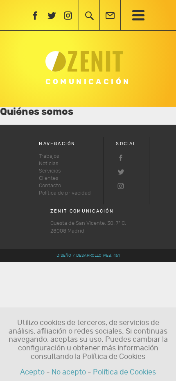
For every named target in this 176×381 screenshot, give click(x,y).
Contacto (50, 185)
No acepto (69, 372)
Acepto (32, 372)
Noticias (48, 163)
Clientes (48, 178)
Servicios (50, 171)
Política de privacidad (65, 193)
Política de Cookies (124, 372)
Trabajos (49, 156)
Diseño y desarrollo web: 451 (88, 255)
